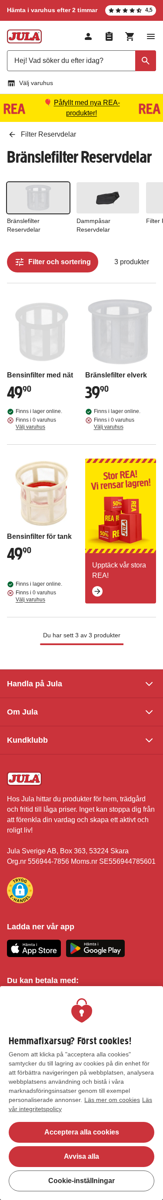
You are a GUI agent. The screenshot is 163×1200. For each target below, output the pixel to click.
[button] (20, 890)
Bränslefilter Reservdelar (23, 225)
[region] (81, 1093)
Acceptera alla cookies (81, 1132)
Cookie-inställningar (81, 1180)
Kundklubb (27, 740)
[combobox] (81, 60)
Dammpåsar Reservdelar (93, 225)
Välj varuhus (36, 82)
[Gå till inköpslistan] (109, 36)
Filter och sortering (59, 262)
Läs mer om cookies (112, 1099)
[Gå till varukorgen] (130, 36)
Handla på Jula (34, 683)
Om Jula (22, 712)
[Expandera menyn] (150, 36)
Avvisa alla (81, 1156)
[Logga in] (88, 36)
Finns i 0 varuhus (36, 423)
